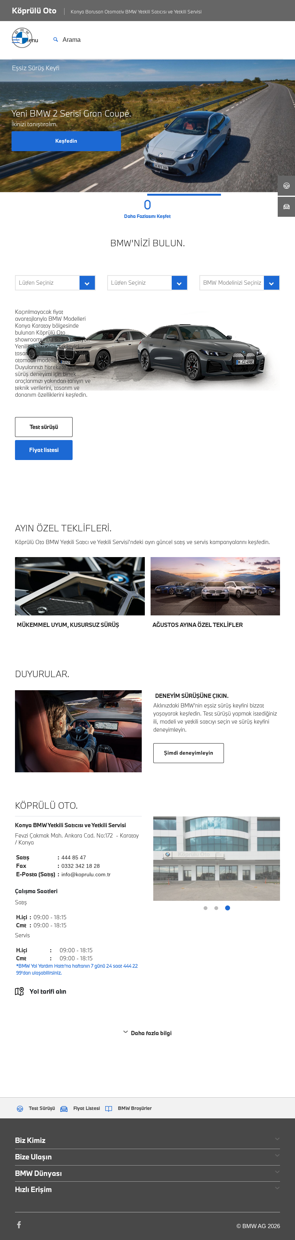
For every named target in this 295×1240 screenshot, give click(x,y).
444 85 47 (73, 857)
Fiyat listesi (44, 449)
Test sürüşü (44, 426)
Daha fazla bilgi (151, 1033)
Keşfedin (66, 140)
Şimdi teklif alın (110, 601)
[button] (37, 195)
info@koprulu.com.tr (86, 874)
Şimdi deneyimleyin (188, 752)
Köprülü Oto (34, 10)
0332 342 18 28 (80, 866)
